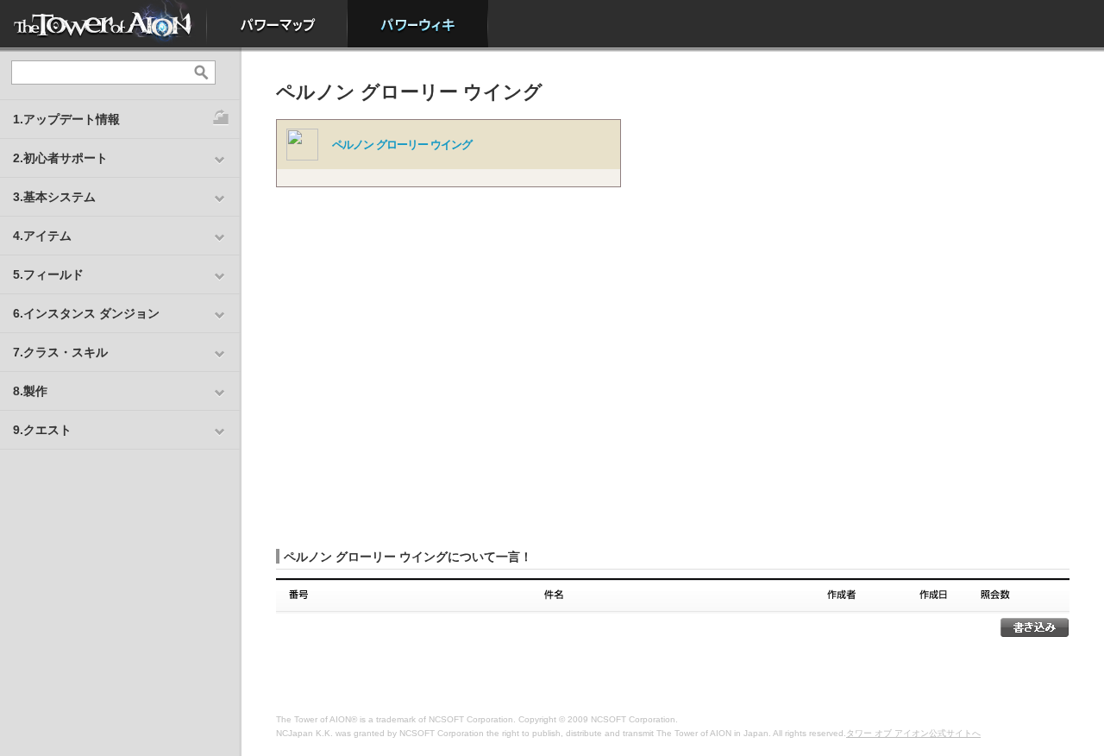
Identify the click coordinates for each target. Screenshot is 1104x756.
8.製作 (30, 391)
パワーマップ (277, 23)
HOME (103, 23)
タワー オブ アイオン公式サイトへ (913, 733)
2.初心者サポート (60, 158)
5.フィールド (48, 274)
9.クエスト (42, 430)
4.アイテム (42, 236)
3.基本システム (54, 197)
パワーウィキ (418, 23)
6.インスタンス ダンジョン (86, 313)
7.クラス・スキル (60, 352)
